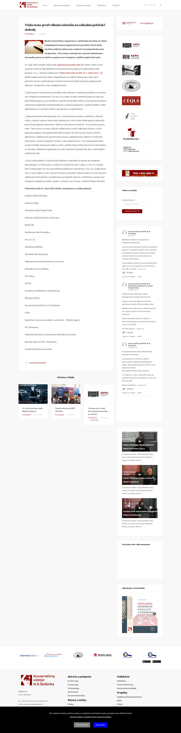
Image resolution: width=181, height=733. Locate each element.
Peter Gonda (94, 420)
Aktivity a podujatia (62, 5)
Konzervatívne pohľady (126, 688)
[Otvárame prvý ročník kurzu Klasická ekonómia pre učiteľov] (98, 394)
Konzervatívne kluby (76, 695)
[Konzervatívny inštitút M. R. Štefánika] (29, 7)
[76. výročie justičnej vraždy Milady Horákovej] (33, 394)
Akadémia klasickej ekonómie (129, 697)
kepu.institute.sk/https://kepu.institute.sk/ (135, 371)
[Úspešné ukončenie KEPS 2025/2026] (66, 394)
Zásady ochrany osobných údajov (97, 717)
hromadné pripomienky (37, 363)
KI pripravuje (73, 684)
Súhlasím (100, 725)
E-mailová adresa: (128, 200)
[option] (33, 401)
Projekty (116, 5)
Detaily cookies (76, 717)
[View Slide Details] (145, 614)
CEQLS (120, 704)
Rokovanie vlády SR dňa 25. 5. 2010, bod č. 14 (81, 72)
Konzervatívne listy (125, 684)
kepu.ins (132, 329)
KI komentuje (73, 688)
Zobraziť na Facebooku (128, 276)
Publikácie (101, 5)
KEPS (119, 700)
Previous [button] (125, 614)
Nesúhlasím (82, 725)
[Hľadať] (160, 5)
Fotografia (129, 273)
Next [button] (154, 614)
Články (70, 704)
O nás (44, 5)
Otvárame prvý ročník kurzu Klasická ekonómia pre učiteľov (97, 411)
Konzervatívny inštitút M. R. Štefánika (139, 232)
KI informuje (29, 34)
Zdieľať (139, 276)
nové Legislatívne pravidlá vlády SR (68, 64)
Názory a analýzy (83, 5)
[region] (139, 614)
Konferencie (73, 692)
